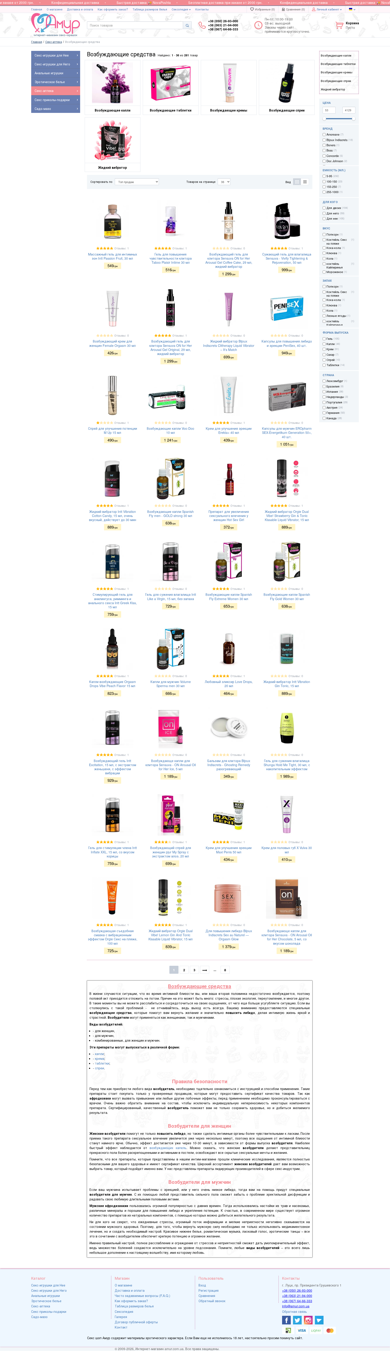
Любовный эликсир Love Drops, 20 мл (229, 683)
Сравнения (207, 1295)
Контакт (121, 1327)
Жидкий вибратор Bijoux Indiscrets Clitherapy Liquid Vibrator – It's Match (228, 345)
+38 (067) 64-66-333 (297, 1301)
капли (99, 1053)
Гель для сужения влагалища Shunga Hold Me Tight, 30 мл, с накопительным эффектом (287, 764)
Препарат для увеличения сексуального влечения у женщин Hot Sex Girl (229, 515)
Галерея (121, 1316)
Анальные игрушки (45, 1295)
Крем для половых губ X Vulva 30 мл (287, 849)
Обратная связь (294, 1311)
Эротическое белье (46, 1301)
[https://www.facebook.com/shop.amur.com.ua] (286, 1320)
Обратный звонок (212, 1301)
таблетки (102, 1063)
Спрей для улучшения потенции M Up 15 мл (112, 430)
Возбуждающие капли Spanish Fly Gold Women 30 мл (287, 596)
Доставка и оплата (80, 9)
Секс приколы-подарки (48, 1311)
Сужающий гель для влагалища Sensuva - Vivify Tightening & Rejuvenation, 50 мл (286, 258)
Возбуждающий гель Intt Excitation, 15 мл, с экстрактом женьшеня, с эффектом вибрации (112, 766)
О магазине (54, 9)
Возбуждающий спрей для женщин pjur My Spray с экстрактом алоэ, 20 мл (170, 851)
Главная (36, 9)
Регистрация (209, 1290)
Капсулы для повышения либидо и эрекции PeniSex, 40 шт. (287, 343)
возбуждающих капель (168, 1147)
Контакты (202, 9)
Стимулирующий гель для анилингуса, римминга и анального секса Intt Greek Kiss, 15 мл (112, 600)
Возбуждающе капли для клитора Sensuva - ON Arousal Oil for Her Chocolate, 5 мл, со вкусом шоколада (287, 937)
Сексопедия (180, 9)
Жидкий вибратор (333, 89)
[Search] (187, 25)
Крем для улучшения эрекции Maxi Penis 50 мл (229, 849)
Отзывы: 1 (121, 248)
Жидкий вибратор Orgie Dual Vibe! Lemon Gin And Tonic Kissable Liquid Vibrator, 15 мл (170, 935)
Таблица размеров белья (150, 9)
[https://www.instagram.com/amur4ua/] (308, 1320)
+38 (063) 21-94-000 (297, 1295)
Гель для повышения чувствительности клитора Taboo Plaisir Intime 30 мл (171, 258)
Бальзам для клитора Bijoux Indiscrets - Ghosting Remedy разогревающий (228, 764)
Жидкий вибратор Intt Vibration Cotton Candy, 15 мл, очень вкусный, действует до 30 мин (112, 515)
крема (99, 1058)
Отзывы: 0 (237, 248)
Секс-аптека (40, 1306)
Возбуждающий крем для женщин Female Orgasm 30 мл (112, 343)
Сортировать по (101, 182)
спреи (99, 1068)
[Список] (305, 181)
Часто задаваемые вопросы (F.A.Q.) (142, 1295)
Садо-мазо (39, 1316)
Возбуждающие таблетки (338, 64)
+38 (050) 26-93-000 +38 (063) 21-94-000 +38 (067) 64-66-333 (223, 25)
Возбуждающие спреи (336, 81)
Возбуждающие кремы (336, 72)
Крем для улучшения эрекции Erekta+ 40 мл (229, 430)
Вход (202, 1285)
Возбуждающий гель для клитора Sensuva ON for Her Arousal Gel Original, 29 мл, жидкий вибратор (170, 347)
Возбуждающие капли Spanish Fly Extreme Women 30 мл (229, 596)
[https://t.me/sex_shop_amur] (319, 1320)
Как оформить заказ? (113, 9)
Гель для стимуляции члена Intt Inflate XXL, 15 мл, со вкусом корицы (112, 851)
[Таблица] (297, 181)
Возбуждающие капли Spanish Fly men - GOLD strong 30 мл (170, 513)
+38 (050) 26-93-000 (297, 1290)
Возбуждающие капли (336, 55)
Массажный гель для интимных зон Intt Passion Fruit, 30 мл (112, 256)
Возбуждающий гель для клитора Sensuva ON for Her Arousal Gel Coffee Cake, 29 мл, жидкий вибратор (228, 260)
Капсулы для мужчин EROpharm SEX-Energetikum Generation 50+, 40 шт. (287, 432)
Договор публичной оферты (136, 1322)
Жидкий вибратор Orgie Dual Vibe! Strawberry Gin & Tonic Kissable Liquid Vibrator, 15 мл (287, 515)
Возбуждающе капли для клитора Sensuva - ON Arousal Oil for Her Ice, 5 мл (170, 764)
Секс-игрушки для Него (49, 1290)
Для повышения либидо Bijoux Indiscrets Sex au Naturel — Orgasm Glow (229, 935)
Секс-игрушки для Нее (48, 1285)
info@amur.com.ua (295, 1306)
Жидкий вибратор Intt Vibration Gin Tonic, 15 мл (286, 683)
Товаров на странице (200, 182)
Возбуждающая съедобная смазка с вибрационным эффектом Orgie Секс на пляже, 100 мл (112, 937)
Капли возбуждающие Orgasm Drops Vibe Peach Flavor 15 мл (112, 683)
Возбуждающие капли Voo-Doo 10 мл (170, 430)
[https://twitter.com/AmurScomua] (297, 1320)
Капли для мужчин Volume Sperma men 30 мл (170, 683)
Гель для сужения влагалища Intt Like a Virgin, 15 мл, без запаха (170, 596)
